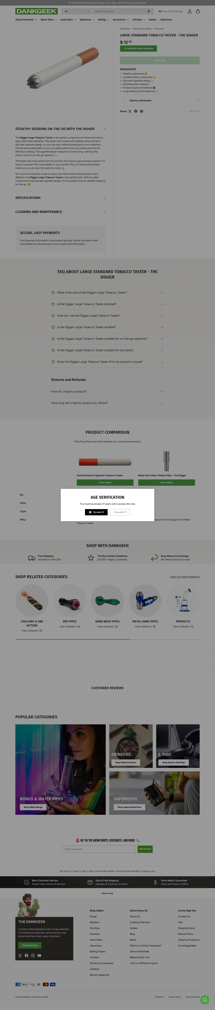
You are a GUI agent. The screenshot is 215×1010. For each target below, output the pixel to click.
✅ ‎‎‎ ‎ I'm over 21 (96, 512)
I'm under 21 (120, 512)
